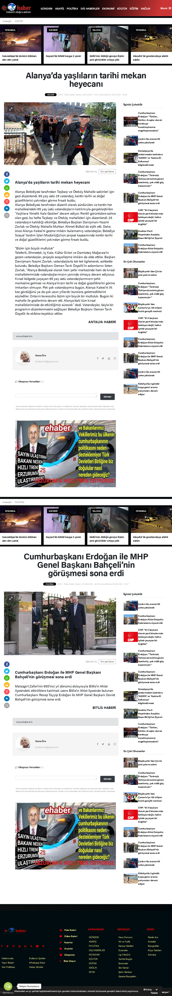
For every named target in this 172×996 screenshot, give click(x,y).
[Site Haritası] (38, 946)
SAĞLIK (145, 8)
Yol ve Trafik (124, 941)
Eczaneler (123, 950)
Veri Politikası (8, 967)
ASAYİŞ (59, 8)
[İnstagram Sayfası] (15, 946)
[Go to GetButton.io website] (8, 993)
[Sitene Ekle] (44, 946)
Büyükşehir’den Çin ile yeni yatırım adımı (150, 273)
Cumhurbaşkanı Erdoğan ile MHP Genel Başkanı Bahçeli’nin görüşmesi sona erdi (150, 198)
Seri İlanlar (123, 967)
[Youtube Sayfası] (20, 946)
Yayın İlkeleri (8, 962)
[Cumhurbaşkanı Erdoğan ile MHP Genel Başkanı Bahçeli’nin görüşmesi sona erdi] (60, 623)
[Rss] (32, 946)
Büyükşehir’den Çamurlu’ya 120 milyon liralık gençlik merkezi (150, 307)
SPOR (92, 972)
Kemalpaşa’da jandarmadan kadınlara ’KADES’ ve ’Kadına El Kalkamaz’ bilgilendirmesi (150, 157)
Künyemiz (69, 954)
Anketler (152, 941)
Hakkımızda (7, 958)
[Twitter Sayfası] (8, 946)
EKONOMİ (108, 8)
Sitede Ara (153, 937)
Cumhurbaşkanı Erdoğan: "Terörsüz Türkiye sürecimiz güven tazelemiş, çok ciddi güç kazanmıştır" (151, 178)
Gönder (107, 396)
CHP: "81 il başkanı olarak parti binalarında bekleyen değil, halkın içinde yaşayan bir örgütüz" (150, 217)
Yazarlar (68, 942)
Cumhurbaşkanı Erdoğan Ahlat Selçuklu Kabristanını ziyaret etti (150, 248)
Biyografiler (153, 945)
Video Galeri (70, 936)
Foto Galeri (70, 930)
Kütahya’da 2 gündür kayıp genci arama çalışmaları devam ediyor (149, 389)
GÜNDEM (46, 8)
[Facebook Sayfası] (3, 946)
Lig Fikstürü (124, 954)
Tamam (154, 992)
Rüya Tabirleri (154, 950)
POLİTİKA (72, 8)
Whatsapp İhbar (37, 962)
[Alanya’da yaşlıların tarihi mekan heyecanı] (60, 133)
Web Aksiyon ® (162, 992)
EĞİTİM (134, 8)
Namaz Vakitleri (126, 945)
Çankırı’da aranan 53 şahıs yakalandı (149, 140)
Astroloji (152, 954)
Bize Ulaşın (69, 961)
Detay (148, 989)
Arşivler (68, 948)
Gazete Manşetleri (127, 976)
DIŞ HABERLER (90, 8)
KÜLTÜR (122, 8)
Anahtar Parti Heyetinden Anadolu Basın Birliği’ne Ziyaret (150, 234)
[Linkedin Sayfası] (26, 946)
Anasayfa (7, 21)
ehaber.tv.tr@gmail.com (46, 361)
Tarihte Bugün (125, 959)
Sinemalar (123, 963)
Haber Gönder (36, 967)
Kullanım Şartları (37, 958)
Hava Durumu (125, 937)
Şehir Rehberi (125, 972)
